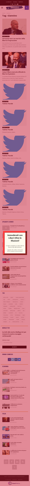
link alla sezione (17, 247)
